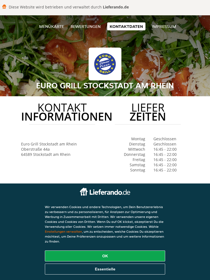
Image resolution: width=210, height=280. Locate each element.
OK (105, 256)
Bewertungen (86, 26)
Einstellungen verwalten (63, 231)
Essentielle (105, 269)
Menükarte (51, 26)
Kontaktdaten (126, 26)
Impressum (164, 26)
